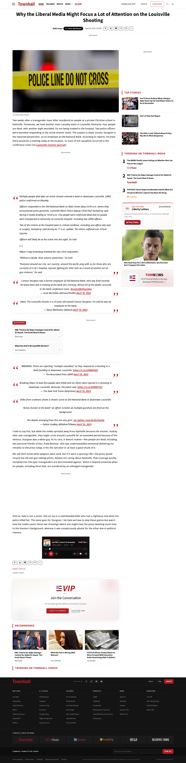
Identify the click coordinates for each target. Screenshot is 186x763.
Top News (16, 697)
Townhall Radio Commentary (103, 714)
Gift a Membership (153, 701)
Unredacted (97, 705)
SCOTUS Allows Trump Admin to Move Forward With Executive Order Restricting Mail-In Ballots (101, 655)
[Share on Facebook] (116, 28)
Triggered (96, 701)
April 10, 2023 (83, 293)
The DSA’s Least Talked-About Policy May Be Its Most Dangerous (156, 134)
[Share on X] (106, 28)
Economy (42, 710)
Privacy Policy (29, 759)
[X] (86, 681)
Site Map (64, 759)
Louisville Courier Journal (50, 144)
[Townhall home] (21, 681)
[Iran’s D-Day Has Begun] (130, 121)
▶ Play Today (132, 222)
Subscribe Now (78, 611)
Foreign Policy (44, 714)
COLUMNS (50, 4)
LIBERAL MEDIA (18, 573)
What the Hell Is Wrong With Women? (63, 653)
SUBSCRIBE (157, 4)
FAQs (159, 681)
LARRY (95, 697)
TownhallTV (16, 718)
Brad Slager (70, 710)
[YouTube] (101, 681)
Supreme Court (44, 723)
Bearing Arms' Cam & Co (101, 710)
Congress (42, 701)
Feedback (40, 759)
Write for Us (124, 714)
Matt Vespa (57, 28)
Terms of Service (18, 759)
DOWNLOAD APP (128, 4)
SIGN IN (144, 4)
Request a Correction (52, 759)
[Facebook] (96, 681)
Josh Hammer (71, 718)
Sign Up (168, 751)
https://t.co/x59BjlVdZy (85, 370)
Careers (122, 705)
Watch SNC (150, 710)
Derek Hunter (70, 701)
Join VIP (169, 681)
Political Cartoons (19, 714)
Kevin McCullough (72, 705)
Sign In (151, 681)
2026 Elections (44, 697)
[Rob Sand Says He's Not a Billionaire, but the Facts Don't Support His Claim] (147, 245)
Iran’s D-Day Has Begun (150, 116)
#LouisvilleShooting (81, 288)
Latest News (16, 701)
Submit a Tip (124, 710)
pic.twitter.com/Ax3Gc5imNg (89, 420)
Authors (15, 723)
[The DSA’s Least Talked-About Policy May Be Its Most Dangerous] (130, 138)
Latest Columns (18, 705)
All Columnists (71, 723)
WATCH (60, 4)
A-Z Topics (43, 691)
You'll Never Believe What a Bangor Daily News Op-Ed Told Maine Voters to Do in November (156, 101)
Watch (15, 710)
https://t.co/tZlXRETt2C (89, 387)
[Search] (167, 4)
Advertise (123, 701)
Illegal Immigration (45, 718)
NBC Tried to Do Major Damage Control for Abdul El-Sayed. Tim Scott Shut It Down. (28, 655)
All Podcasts (97, 718)
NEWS (41, 4)
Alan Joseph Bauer (72, 714)
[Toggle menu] (13, 4)
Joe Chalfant (91, 661)
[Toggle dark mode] (172, 4)
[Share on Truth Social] (111, 28)
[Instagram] (91, 681)
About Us (123, 697)
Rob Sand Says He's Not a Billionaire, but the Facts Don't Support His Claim (146, 264)
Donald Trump (44, 705)
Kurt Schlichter (56, 661)
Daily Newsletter (152, 705)
